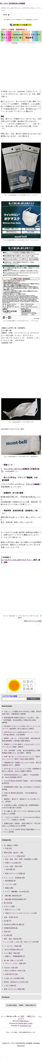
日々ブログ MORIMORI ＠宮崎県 (12, 3)
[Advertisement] (21, 67)
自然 (5, 931)
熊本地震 (9, 869)
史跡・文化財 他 (9, 917)
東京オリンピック (11, 909)
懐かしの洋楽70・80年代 (14, 971)
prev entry (13, 1005)
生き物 (6, 935)
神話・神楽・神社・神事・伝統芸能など (19, 859)
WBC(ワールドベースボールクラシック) (19, 913)
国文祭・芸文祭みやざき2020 (14, 982)
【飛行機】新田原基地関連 (13, 899)
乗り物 (6, 903)
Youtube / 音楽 (9, 968)
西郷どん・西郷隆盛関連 (13, 956)
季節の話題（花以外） (12, 852)
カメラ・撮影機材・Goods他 (15, 891)
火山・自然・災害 (11, 866)
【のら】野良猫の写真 (12, 950)
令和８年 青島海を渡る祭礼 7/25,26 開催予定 (20, 793)
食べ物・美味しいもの (12, 960)
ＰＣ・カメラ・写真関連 (12, 878)
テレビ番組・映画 (10, 953)
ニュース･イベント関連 (12, 856)
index (21, 1005)
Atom (26, 1021)
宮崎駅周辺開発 (9, 928)
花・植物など (8, 845)
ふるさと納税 (8, 985)
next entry (29, 1005)
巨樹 (6, 848)
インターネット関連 (11, 946)
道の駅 (6, 921)
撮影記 (7, 888)
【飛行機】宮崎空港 (11, 896)
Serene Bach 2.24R (25, 1023)
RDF (22, 1021)
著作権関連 (9, 881)
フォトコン (9, 884)
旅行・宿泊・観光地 (11, 939)
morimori (14, 43)
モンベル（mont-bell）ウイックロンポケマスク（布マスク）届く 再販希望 (21, 36)
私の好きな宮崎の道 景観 (13, 924)
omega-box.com (25, 1026)
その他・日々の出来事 (12, 978)
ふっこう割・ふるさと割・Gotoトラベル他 (20, 942)
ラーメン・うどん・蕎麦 (13, 963)
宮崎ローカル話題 (11, 863)
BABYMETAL (9, 974)
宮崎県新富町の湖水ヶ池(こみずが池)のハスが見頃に (22, 787)
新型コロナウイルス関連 (32, 621)
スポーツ (7, 906)
